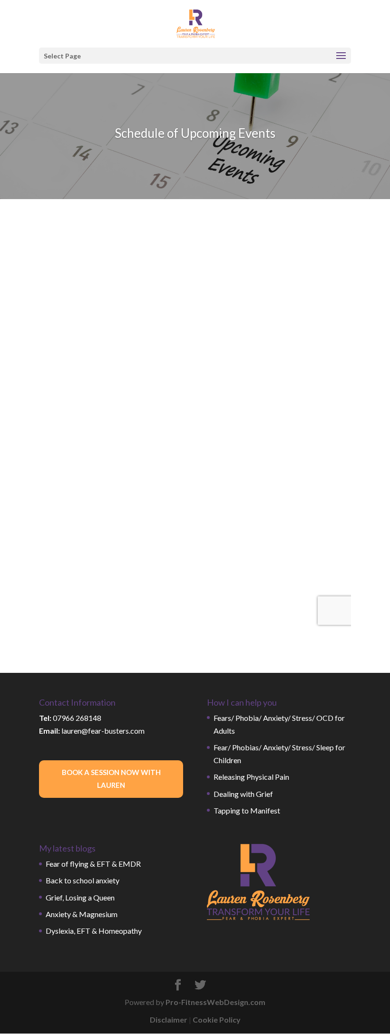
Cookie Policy (217, 1019)
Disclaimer (168, 1019)
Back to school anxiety (82, 880)
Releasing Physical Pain (251, 776)
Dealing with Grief (243, 793)
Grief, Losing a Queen (80, 897)
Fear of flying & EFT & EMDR (93, 863)
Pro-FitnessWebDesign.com (215, 1001)
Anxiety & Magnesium (81, 914)
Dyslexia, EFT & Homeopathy (94, 930)
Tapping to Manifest (247, 810)
